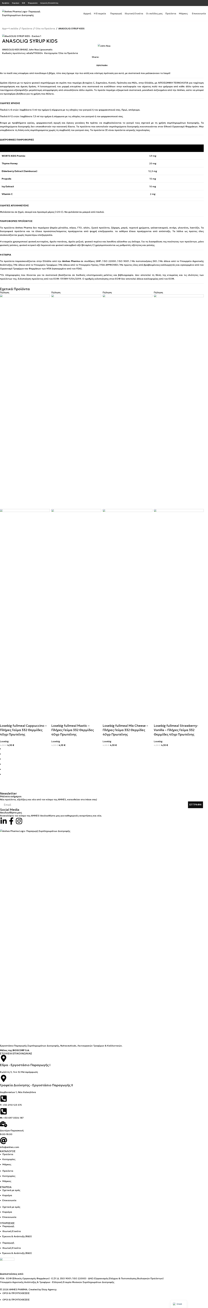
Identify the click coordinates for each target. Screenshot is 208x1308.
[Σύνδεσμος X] (194, 3)
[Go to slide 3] (103, 759)
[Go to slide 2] (103, 754)
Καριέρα (7, 1195)
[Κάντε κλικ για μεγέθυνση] (7, 32)
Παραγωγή (8, 1226)
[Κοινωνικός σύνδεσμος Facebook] (190, 3)
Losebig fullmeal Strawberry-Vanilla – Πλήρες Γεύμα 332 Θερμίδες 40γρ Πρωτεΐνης (176, 730)
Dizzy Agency (49, 1289)
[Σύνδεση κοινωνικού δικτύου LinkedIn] (111, 57)
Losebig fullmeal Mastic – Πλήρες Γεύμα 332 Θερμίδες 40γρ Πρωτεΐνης (72, 730)
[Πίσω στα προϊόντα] (200, 32)
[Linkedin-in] (3, 821)
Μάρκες (6, 1164)
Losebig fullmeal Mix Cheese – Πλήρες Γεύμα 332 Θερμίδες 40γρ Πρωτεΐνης (125, 730)
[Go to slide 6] (103, 774)
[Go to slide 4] (103, 764)
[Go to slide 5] (103, 769)
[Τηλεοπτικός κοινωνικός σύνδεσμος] (114, 57)
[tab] (102, 66)
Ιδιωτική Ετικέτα (11, 1231)
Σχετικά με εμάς (11, 1190)
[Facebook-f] (11, 821)
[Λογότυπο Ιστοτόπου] (22, 13)
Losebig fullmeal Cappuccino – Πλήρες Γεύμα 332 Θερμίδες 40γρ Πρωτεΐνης (23, 730)
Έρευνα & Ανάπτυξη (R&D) (17, 1236)
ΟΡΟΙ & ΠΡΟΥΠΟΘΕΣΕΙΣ (16, 1293)
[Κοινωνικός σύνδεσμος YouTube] (200, 3)
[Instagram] (19, 821)
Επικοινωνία (9, 1200)
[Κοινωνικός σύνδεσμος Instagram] (197, 3)
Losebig (4, 741)
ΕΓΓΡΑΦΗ (195, 804)
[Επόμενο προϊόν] (204, 32)
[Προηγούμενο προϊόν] (197, 32)
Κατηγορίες (8, 1159)
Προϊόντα (27, 28)
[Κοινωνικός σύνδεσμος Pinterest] (204, 3)
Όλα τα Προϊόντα (45, 28)
